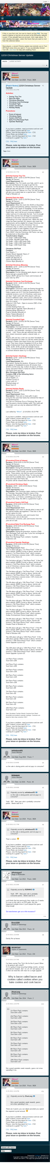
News (36, 29)
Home (3, 29)
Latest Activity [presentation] (15, 61)
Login (45, 1)
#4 (43, 763)
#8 (43, 935)
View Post (36, 792)
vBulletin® (38, 1155)
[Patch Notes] (12, 86)
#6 (43, 825)
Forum (9, 29)
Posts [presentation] (5, 61)
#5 (43, 788)
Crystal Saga (28, 29)
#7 (43, 885)
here (28, 130)
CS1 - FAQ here (11, 141)
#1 (43, 85)
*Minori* (19, 412)
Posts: (29, 80)
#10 (42, 1004)
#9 (43, 960)
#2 (43, 172)
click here (12, 50)
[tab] (4, 61)
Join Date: (15, 80)
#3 (43, 457)
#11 (43, 1091)
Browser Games (17, 29)
